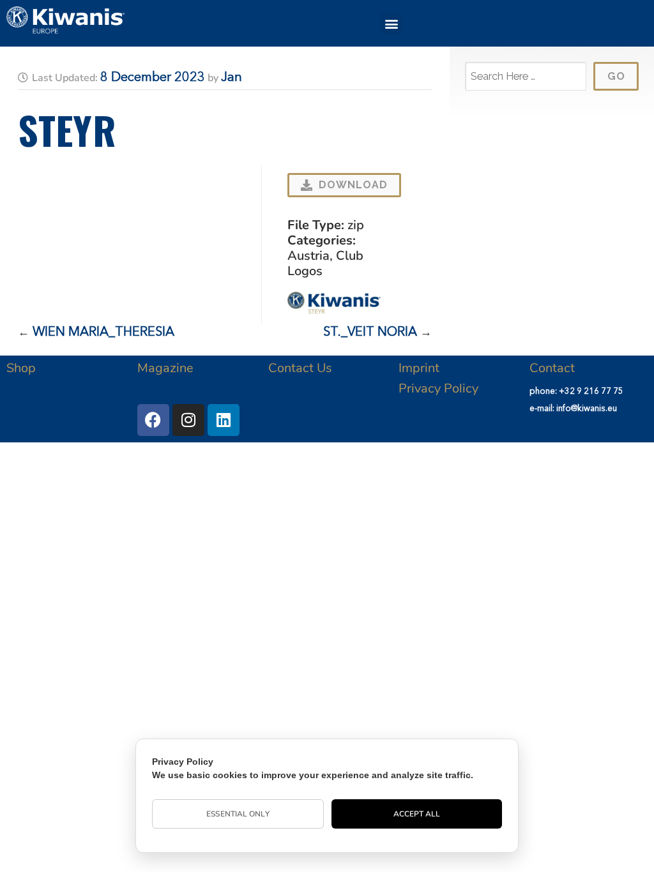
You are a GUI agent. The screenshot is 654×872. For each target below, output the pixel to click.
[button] (391, 23)
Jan (231, 77)
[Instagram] (188, 420)
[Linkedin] (224, 420)
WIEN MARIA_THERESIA (103, 332)
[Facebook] (153, 420)
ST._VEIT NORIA (370, 332)
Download (353, 185)
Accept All (417, 814)
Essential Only (237, 814)
